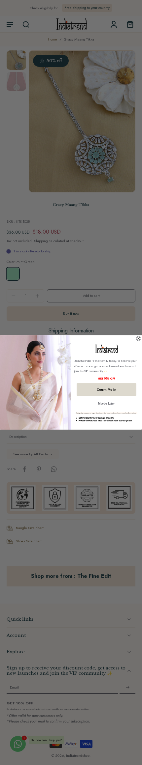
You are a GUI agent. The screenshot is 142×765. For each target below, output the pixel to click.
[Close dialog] (138, 338)
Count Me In (107, 389)
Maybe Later (106, 403)
